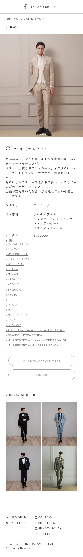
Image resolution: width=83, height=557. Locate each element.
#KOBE (10, 309)
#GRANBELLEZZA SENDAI (24, 335)
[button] (37, 134)
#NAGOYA (13, 284)
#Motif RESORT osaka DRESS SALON (32, 345)
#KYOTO (12, 294)
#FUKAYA (12, 274)
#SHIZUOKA (14, 289)
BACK (14, 27)
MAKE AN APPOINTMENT (42, 360)
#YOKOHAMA (15, 264)
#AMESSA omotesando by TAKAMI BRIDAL (35, 330)
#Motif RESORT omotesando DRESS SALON (36, 340)
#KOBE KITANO (16, 315)
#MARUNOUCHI (17, 254)
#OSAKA (11, 305)
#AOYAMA (12, 249)
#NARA (10, 320)
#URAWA (12, 269)
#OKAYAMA (13, 325)
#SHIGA (11, 299)
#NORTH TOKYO (17, 259)
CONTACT (42, 375)
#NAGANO (13, 279)
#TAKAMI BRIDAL (17, 244)
